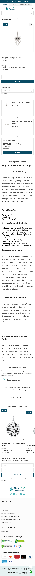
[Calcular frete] (31, 91)
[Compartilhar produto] (29, 57)
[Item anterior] (2, 1)
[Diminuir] (4, 77)
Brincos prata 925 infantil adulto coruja (22, 122)
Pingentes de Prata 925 (21, 18)
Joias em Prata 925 (10, 18)
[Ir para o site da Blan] (13, 573)
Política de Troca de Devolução (10, 516)
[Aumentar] (13, 77)
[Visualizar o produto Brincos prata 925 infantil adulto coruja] (7, 125)
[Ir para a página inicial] (11, 8)
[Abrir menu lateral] (2, 8)
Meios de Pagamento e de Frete (10, 519)
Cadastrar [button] (17, 475)
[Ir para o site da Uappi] (23, 573)
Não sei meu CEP (5, 93)
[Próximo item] (32, 1)
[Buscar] (31, 13)
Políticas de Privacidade (8, 513)
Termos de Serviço (6, 522)
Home (2, 18)
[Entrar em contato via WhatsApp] (31, 572)
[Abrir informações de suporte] (28, 8)
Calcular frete (6, 87)
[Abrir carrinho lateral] (32, 8)
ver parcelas (4, 71)
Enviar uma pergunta (17, 397)
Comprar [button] (18, 81)
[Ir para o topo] (30, 566)
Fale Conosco (5, 531)
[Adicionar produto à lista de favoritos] (32, 57)
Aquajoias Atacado (25, 4)
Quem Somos (5, 504)
